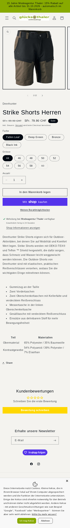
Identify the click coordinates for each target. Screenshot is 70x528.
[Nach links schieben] (27, 95)
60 (44, 166)
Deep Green (35, 137)
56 (19, 166)
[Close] (67, 481)
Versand (19, 125)
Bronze (56, 137)
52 (54, 158)
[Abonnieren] (54, 440)
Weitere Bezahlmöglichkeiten (35, 210)
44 (7, 158)
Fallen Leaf (13, 137)
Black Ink (12, 145)
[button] (7, 18)
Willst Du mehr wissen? (44, 514)
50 (42, 158)
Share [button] (9, 363)
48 (31, 158)
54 (7, 166)
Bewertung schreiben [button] (35, 410)
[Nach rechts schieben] (42, 95)
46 (19, 158)
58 (31, 166)
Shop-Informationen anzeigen (23, 228)
